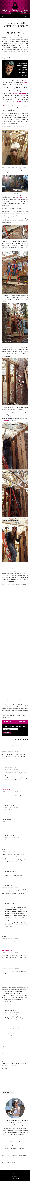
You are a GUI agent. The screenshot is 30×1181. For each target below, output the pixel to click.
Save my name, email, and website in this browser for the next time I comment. (15, 1064)
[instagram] (16, 1178)
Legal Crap (14, 1176)
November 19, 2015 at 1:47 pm (11, 769)
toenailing (6, 420)
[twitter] (18, 1178)
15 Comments (20, 29)
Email (3, 1046)
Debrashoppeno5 (7, 950)
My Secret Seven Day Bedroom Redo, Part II (13, 1145)
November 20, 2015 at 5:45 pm (8, 938)
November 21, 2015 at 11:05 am (12, 1012)
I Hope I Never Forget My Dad (10, 1162)
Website (4, 1054)
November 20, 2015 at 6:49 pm (8, 952)
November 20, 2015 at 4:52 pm (11, 905)
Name (4, 1039)
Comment (4, 1068)
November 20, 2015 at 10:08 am (8, 821)
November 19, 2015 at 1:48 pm (11, 807)
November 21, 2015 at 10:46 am (8, 985)
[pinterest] (13, 1178)
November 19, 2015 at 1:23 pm (8, 791)
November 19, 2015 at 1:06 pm (8, 751)
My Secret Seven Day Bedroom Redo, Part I (13, 1148)
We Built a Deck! (6, 1152)
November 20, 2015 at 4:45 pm (8, 887)
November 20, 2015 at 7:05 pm (8, 968)
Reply (17, 751)
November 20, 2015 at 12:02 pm (12, 873)
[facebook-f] (11, 1178)
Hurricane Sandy (20, 108)
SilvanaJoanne (6, 789)
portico (12, 219)
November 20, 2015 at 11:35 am (8, 851)
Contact (4, 1175)
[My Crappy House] (15, 7)
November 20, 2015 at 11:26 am (12, 837)
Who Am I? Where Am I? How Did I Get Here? (17, 1175)
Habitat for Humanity (19, 93)
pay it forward (17, 101)
